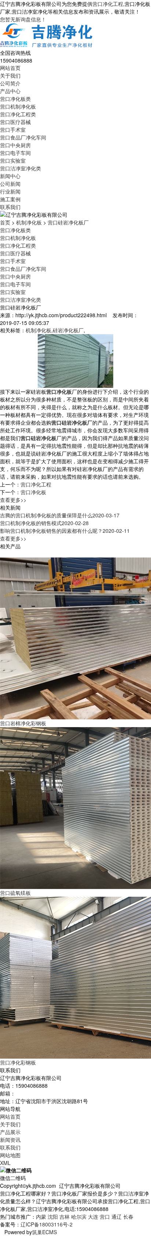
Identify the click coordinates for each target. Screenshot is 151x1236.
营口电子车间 (15, 152)
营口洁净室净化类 (20, 168)
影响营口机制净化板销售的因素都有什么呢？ (65, 530)
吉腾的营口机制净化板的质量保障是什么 (59, 515)
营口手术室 (13, 129)
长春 (128, 1216)
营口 (105, 1216)
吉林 (64, 1216)
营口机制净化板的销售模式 (44, 523)
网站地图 (10, 1155)
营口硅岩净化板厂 (68, 222)
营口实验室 (13, 160)
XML (5, 1162)
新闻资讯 (10, 1139)
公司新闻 (10, 183)
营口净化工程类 (18, 114)
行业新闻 (10, 191)
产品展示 (10, 1132)
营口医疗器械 (15, 121)
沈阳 (53, 1216)
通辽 (116, 1216)
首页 (5, 222)
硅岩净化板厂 (68, 330)
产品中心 (10, 91)
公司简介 (10, 83)
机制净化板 (29, 222)
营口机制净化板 (18, 106)
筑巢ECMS (44, 1232)
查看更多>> (13, 499)
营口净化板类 (15, 98)
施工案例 (10, 199)
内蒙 (41, 1216)
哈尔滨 (78, 1216)
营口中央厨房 (15, 145)
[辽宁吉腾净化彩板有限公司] (47, 35)
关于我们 (10, 75)
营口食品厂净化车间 (23, 137)
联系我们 (10, 206)
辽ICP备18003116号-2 (47, 1224)
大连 (93, 1216)
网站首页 (10, 67)
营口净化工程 (107, 3)
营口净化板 (33, 492)
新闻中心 (10, 176)
